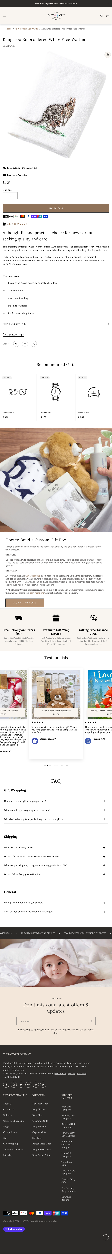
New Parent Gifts (41, 1155)
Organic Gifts (39, 1132)
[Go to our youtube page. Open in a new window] (28, 1085)
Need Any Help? (15, 334)
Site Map (7, 1155)
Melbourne (60, 1073)
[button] (42, 765)
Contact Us (8, 1109)
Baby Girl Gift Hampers (68, 1125)
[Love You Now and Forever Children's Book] (56, 694)
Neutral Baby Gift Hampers (68, 1134)
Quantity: (7, 190)
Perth (7, 1076)
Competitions (10, 1132)
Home (8, 28)
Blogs (6, 1126)
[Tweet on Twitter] (34, 344)
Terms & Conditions (13, 1149)
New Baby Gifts (40, 1103)
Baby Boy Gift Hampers (68, 1117)
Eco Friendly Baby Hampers (68, 1189)
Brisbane (81, 1073)
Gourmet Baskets (66, 1198)
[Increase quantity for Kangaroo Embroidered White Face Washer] (15, 195)
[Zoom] (108, 55)
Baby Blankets (39, 1126)
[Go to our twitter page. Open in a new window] (21, 1085)
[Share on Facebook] (25, 344)
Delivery (7, 1115)
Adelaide (15, 1076)
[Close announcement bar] (108, 3)
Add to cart (56, 208)
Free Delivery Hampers (68, 1172)
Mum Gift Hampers (66, 1155)
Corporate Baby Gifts (13, 1120)
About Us (7, 1103)
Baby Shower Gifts (41, 1149)
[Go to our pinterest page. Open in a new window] (36, 1085)
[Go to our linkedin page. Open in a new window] (43, 1085)
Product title (8, 413)
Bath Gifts (37, 1115)
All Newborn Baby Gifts (26, 28)
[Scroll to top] (106, 1237)
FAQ (5, 1138)
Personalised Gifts (41, 1143)
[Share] (16, 344)
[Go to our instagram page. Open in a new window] (14, 1085)
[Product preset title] (18, 392)
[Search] (102, 16)
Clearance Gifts (40, 1120)
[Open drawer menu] (4, 16)
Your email (24, 1021)
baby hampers (37, 592)
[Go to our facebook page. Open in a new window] (6, 1085)
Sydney (71, 1073)
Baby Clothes (38, 1109)
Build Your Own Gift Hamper (66, 1144)
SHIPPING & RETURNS (14, 324)
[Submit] (91, 1021)
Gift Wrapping (32, 575)
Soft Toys (36, 1138)
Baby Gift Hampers (66, 1108)
